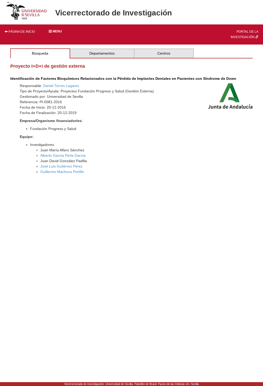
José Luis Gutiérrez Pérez (61, 166)
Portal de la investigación (244, 34)
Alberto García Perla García (63, 155)
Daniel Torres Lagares (61, 86)
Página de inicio (21, 31)
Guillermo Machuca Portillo (62, 172)
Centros (163, 53)
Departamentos (102, 53)
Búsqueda (40, 53)
